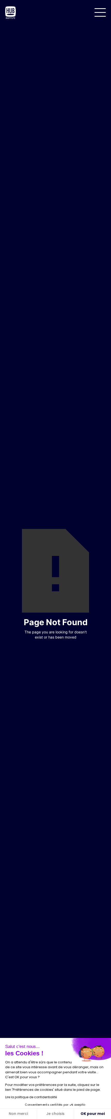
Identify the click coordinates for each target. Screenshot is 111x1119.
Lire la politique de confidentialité (31, 1097)
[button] (100, 12)
